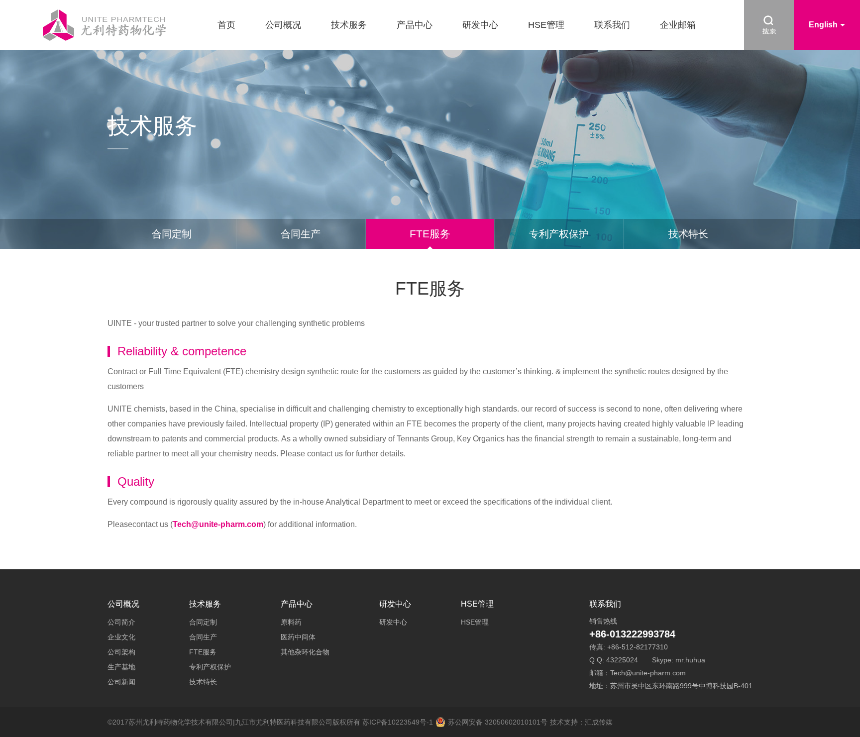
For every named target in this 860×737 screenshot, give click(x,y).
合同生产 (301, 233)
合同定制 (172, 233)
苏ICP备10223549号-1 (397, 722)
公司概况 (283, 25)
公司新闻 (121, 682)
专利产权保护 (559, 233)
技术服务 (349, 25)
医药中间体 (298, 637)
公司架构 (121, 652)
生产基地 (121, 667)
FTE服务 (430, 233)
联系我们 (612, 25)
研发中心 (480, 25)
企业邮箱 (678, 25)
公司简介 (121, 622)
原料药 (291, 622)
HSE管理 (546, 25)
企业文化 (121, 637)
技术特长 (688, 233)
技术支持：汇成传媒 (581, 722)
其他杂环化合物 (305, 652)
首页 (226, 25)
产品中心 (414, 25)
